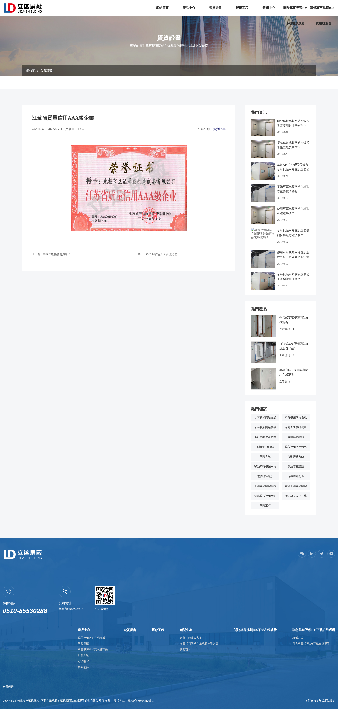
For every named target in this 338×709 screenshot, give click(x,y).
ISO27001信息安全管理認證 (160, 254)
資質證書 (215, 7)
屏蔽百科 (185, 649)
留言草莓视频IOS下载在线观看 (311, 643)
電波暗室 (83, 661)
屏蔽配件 (83, 667)
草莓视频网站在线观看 (91, 637)
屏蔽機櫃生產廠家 (265, 437)
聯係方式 (297, 637)
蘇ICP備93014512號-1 (141, 700)
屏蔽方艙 (265, 456)
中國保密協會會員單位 (56, 254)
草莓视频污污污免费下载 (93, 649)
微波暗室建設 (296, 466)
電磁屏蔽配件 (296, 476)
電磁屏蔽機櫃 (296, 437)
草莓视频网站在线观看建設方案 (199, 643)
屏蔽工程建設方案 (191, 637)
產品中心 (189, 7)
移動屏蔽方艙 (296, 456)
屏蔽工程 (242, 7)
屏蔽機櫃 (83, 643)
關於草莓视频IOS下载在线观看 (295, 15)
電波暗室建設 (265, 476)
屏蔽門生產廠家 (265, 446)
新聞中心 (268, 7)
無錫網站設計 (327, 700)
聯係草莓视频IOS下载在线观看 (322, 15)
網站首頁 (162, 7)
